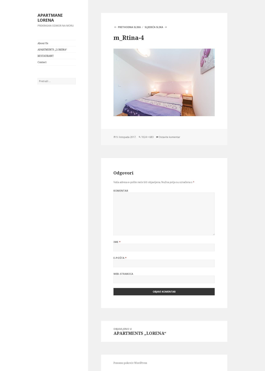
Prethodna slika (129, 27)
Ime (117, 242)
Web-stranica (123, 274)
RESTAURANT (46, 56)
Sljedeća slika (154, 27)
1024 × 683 (147, 137)
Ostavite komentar (169, 137)
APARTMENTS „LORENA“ (52, 49)
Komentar (120, 190)
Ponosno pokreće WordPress (130, 363)
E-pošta (120, 258)
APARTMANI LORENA (50, 17)
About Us (43, 43)
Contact (42, 62)
